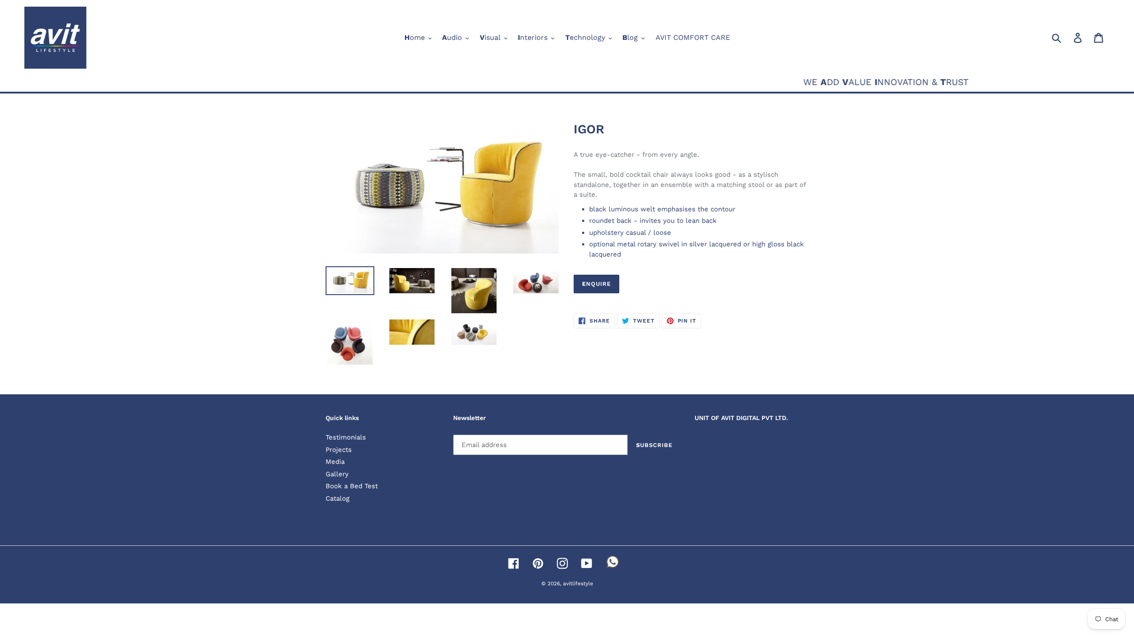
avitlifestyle (578, 583)
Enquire (596, 283)
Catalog (338, 498)
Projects (339, 450)
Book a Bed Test (352, 486)
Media (335, 462)
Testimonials (346, 437)
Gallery (337, 474)
